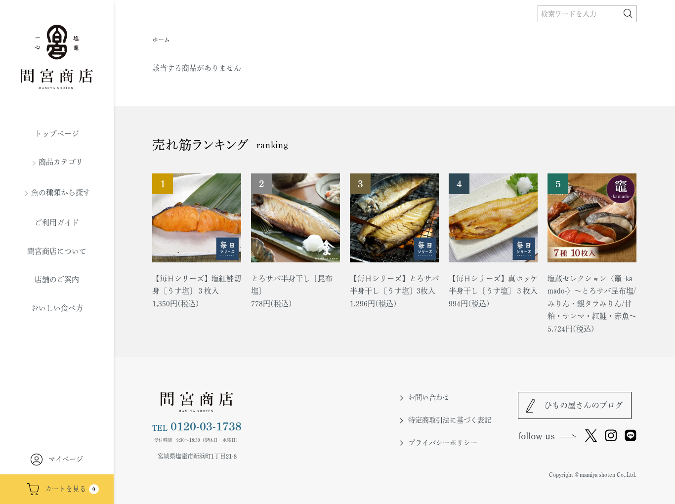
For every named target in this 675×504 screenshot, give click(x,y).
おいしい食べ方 (57, 308)
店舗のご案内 (57, 279)
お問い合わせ (429, 397)
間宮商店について (56, 251)
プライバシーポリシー (442, 442)
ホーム (161, 39)
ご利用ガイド (57, 222)
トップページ (57, 133)
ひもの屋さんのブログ (583, 405)
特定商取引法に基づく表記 (449, 420)
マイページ (65, 459)
